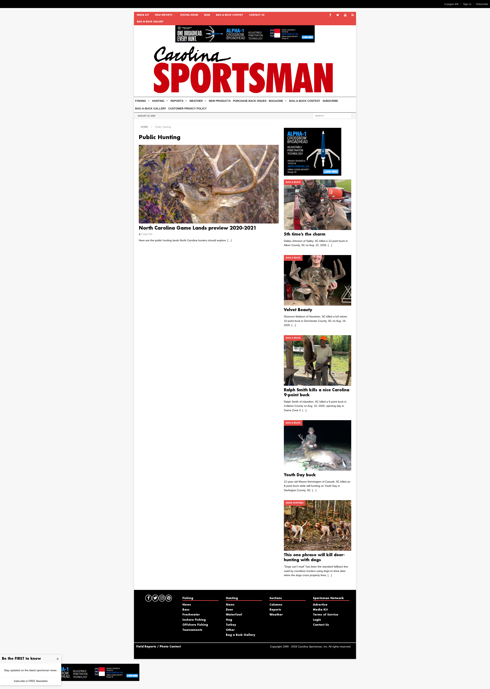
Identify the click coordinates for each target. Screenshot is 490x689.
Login (317, 619)
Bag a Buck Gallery (240, 635)
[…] (229, 240)
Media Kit (143, 15)
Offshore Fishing (195, 624)
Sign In (467, 4)
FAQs (207, 15)
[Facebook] (330, 15)
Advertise (320, 604)
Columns (276, 604)
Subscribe (482, 4)
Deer (229, 609)
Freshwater (191, 614)
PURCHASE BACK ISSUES (249, 100)
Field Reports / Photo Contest (158, 646)
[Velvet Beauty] (317, 280)
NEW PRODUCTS (220, 100)
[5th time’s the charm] (317, 204)
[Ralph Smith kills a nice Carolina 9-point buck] (317, 360)
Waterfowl (234, 614)
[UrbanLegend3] (312, 173)
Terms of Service (325, 614)
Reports (275, 609)
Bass (185, 609)
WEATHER (196, 100)
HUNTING (158, 100)
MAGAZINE (276, 100)
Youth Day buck (300, 475)
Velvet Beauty (298, 310)
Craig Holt (146, 234)
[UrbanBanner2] (245, 40)
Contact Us (257, 15)
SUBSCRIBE (330, 100)
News (186, 604)
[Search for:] (332, 115)
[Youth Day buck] (317, 445)
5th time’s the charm (304, 234)
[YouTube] (345, 15)
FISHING (140, 100)
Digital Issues (189, 15)
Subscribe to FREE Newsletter (31, 681)
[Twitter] (337, 15)
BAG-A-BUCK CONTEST (229, 15)
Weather (276, 614)
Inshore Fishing (194, 619)
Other (230, 630)
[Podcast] (352, 15)
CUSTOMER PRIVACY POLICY (187, 108)
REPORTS (177, 100)
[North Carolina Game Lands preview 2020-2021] (209, 184)
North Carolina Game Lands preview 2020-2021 (197, 228)
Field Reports (163, 15)
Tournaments (192, 630)
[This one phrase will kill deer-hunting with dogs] (317, 525)
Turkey (231, 624)
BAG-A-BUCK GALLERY (150, 22)
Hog (229, 619)
